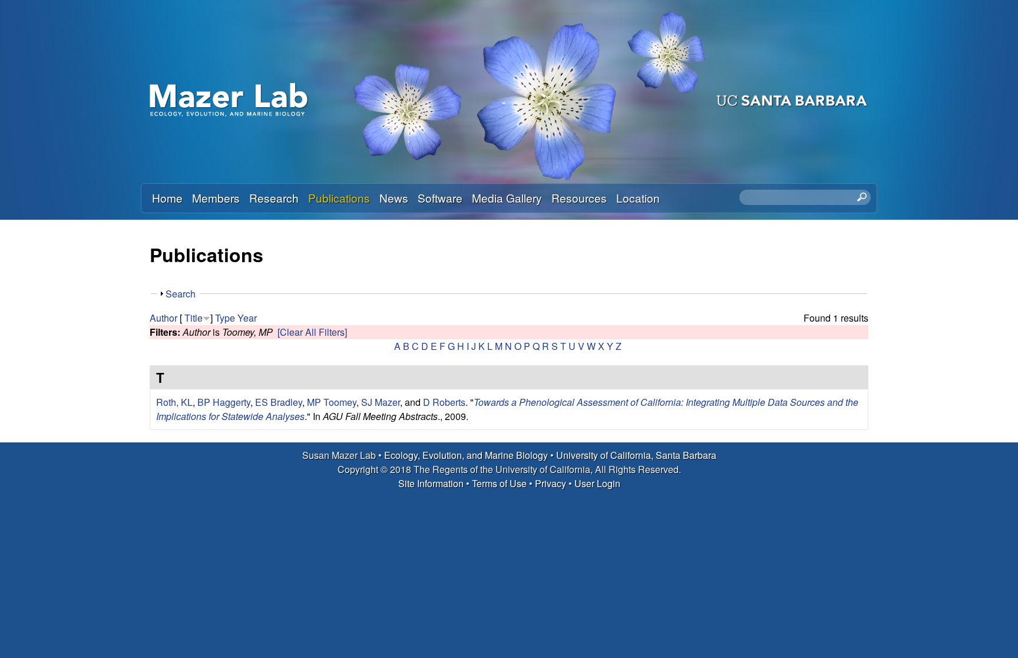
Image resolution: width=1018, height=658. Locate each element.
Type (225, 318)
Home (167, 198)
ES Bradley (278, 402)
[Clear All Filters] (312, 332)
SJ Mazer (380, 402)
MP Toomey (331, 402)
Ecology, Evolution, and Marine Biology (466, 455)
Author (163, 318)
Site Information (431, 483)
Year (247, 318)
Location (638, 198)
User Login (597, 483)
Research (274, 198)
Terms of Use (499, 483)
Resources (579, 198)
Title (193, 318)
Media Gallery (507, 198)
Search (181, 293)
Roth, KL (174, 402)
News (393, 198)
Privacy (550, 483)
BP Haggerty (223, 402)
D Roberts (444, 402)
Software (440, 198)
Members (216, 198)
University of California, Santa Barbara (636, 455)
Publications (339, 198)
